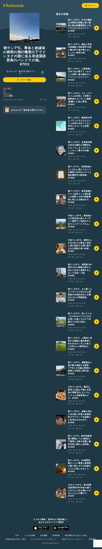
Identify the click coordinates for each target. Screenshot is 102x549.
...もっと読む (8, 96)
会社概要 (43, 535)
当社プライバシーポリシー (73, 539)
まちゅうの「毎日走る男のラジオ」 (21, 72)
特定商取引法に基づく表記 (76, 535)
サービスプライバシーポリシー (44, 539)
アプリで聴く (26, 80)
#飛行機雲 (7, 88)
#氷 (4, 91)
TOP (17, 535)
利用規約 (92, 539)
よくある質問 (29, 535)
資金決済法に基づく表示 (16, 539)
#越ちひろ (7, 93)
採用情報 (56, 535)
